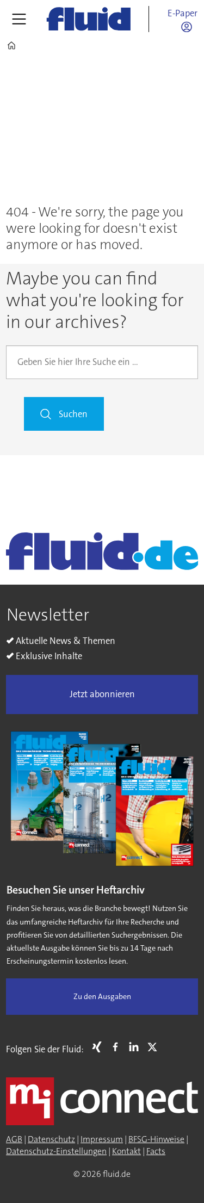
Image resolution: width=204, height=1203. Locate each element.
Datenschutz (51, 1139)
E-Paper (182, 13)
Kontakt (126, 1151)
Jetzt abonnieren (102, 694)
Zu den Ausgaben (102, 996)
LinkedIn (136, 1046)
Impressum (102, 1139)
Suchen (73, 414)
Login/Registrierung (189, 26)
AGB (14, 1139)
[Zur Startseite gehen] (88, 18)
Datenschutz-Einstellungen (56, 1151)
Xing (99, 1046)
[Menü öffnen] (19, 19)
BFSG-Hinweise (156, 1139)
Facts (155, 1151)
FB (118, 1046)
